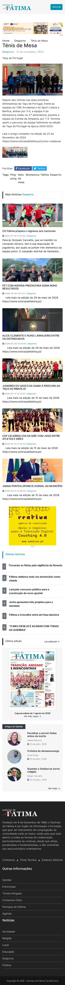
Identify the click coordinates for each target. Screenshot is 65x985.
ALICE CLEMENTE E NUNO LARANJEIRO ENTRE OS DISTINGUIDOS (30, 337)
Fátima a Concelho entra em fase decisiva (34, 614)
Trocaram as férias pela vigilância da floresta (35, 565)
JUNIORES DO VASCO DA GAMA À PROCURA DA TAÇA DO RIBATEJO (31, 387)
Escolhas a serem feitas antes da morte (42, 735)
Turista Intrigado (12, 893)
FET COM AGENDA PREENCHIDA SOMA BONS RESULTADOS (29, 287)
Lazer (5, 945)
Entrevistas (9, 886)
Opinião (7, 879)
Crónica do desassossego (43, 750)
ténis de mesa (21, 178)
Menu (56, 7)
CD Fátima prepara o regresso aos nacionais (29, 231)
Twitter (40, 168)
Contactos (9, 859)
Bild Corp (54, 981)
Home (6, 40)
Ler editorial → (52, 641)
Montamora (32, 174)
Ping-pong (13, 176)
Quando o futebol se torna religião (43, 770)
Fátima (45, 174)
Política (6, 965)
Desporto (20, 40)
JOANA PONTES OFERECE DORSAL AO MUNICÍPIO (32, 486)
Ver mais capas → (32, 716)
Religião (7, 938)
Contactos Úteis (12, 900)
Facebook (24, 168)
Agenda (7, 913)
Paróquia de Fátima (14, 906)
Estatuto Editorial (52, 859)
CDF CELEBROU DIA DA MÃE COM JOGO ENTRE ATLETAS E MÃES (31, 437)
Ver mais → (54, 788)
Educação (8, 951)
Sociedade (8, 931)
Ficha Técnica (28, 859)
